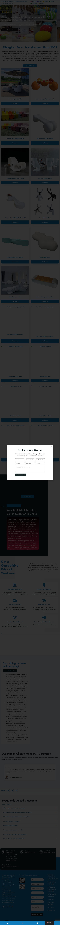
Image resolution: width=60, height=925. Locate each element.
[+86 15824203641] (7, 923)
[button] (51, 446)
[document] (30, 462)
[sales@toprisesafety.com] (22, 923)
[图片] (37, 923)
